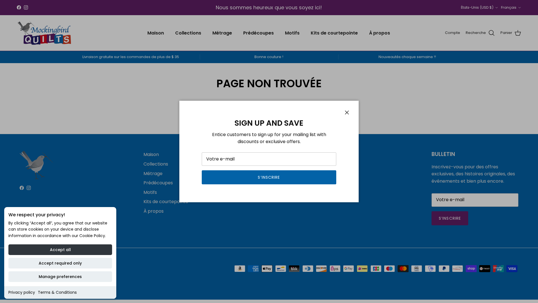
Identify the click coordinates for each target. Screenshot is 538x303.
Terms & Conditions (57, 292)
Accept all (60, 249)
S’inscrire (269, 177)
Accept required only (60, 263)
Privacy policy (21, 292)
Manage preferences (60, 276)
